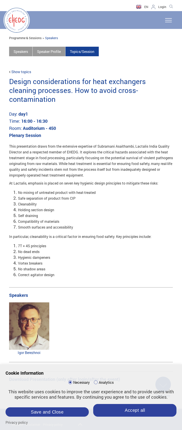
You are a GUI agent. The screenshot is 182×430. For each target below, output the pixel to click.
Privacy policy (17, 422)
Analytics (106, 382)
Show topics (21, 71)
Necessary (81, 382)
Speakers (51, 38)
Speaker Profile (49, 51)
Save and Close (47, 412)
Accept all (135, 410)
